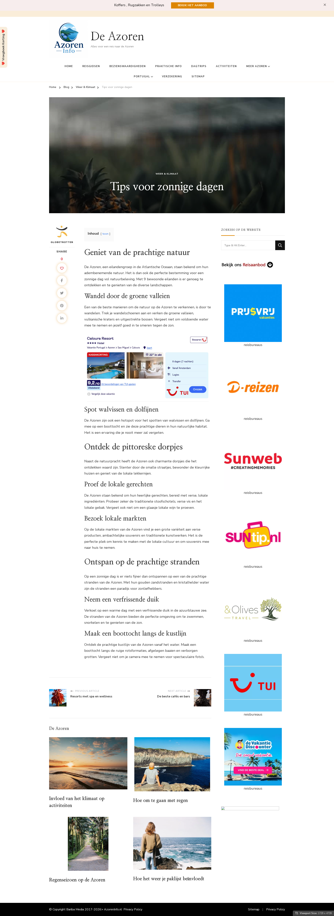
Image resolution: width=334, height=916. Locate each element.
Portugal (142, 76)
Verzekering (172, 76)
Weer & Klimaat (167, 173)
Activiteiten (226, 66)
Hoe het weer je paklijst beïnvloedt (168, 879)
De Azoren (117, 37)
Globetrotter (62, 242)
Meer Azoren (256, 66)
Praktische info (168, 66)
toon (105, 234)
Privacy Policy (133, 909)
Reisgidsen (91, 66)
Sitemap (198, 76)
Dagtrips (198, 66)
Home (69, 66)
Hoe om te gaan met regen (160, 800)
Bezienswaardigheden (127, 66)
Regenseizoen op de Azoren (77, 880)
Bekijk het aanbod (192, 5)
